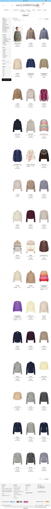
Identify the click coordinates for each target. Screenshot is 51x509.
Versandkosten (16, 493)
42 (3, 73)
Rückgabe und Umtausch (18, 491)
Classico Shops (29, 492)
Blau (4, 51)
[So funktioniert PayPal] (14, 501)
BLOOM (4, 45)
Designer (4, 34)
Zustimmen (25, 508)
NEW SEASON (25, 0)
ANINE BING (5, 40)
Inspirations (16, 10)
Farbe (3, 47)
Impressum (47, 505)
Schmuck (45, 10)
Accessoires (23, 11)
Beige (4, 50)
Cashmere (4, 22)
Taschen (39, 10)
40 (3, 72)
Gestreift (5, 56)
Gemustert (5, 55)
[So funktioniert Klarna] (26, 501)
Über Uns (27, 486)
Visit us (29, 11)
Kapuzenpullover (5, 24)
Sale (11, 10)
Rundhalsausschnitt (5, 28)
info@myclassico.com (6, 495)
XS (3, 74)
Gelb (4, 54)
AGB (36, 505)
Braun (4, 53)
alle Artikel (46, 18)
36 (3, 69)
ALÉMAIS (5, 37)
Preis (3, 60)
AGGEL (4, 36)
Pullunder (4, 25)
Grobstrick (4, 23)
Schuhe (33, 10)
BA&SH (4, 43)
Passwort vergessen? (18, 494)
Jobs (26, 488)
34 (3, 68)
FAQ (14, 496)
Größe (3, 66)
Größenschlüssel (17, 488)
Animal (4, 49)
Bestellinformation (17, 486)
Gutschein (15, 497)
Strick (3, 18)
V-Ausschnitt (4, 31)
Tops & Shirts (4, 30)
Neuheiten (6, 10)
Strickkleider (4, 29)
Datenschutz (41, 505)
